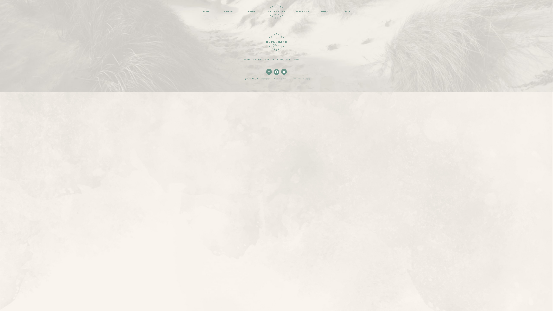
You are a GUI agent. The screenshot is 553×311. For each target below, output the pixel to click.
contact (347, 11)
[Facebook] (276, 72)
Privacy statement (281, 79)
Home (276, 11)
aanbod (227, 11)
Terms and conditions (301, 79)
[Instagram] (269, 72)
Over (323, 11)
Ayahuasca (301, 11)
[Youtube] (284, 72)
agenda (251, 11)
